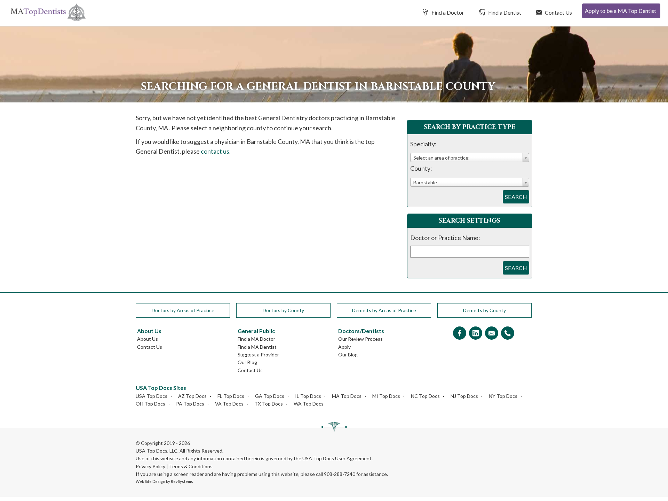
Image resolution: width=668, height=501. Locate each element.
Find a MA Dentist (257, 347)
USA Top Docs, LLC (156, 451)
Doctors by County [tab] (283, 310)
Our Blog (247, 362)
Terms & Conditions (191, 466)
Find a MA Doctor (256, 339)
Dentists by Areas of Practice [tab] (384, 310)
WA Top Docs (309, 404)
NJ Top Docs (464, 396)
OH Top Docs (150, 404)
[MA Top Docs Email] (491, 334)
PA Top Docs (190, 404)
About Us (147, 339)
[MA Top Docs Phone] (507, 334)
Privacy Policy (150, 466)
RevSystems (182, 481)
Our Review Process (360, 339)
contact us (215, 151)
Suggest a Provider (258, 354)
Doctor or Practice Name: (445, 237)
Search (516, 196)
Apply (344, 347)
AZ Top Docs (192, 396)
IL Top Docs (308, 396)
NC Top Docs (425, 396)
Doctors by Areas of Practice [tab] (183, 310)
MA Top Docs (346, 396)
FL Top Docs (230, 396)
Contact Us (558, 12)
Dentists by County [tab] (484, 310)
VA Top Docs (229, 404)
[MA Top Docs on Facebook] (459, 334)
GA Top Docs (269, 396)
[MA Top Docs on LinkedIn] (475, 334)
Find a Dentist (504, 12)
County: (421, 168)
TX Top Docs (268, 404)
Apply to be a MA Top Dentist (620, 10)
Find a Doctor (447, 12)
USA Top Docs (151, 396)
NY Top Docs (503, 396)
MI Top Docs (386, 396)
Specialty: (423, 144)
